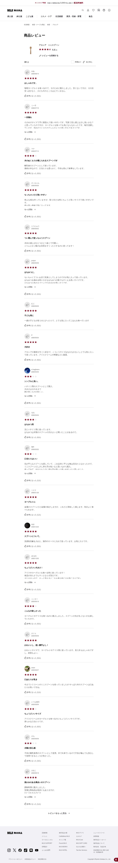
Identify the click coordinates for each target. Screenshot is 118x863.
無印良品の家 (63, 833)
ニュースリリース (99, 833)
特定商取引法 (42, 859)
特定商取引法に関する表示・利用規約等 (101, 851)
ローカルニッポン (47, 840)
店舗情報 (44, 833)
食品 (90, 16)
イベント (44, 836)
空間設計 (44, 847)
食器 (48, 24)
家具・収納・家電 (73, 16)
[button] (82, 10)
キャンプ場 (62, 840)
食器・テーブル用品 (38, 24)
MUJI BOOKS (63, 847)
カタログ (79, 836)
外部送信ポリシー (30, 859)
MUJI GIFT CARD (81, 843)
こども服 (29, 16)
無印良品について (99, 843)
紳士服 (19, 16)
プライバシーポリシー (15, 859)
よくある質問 (46, 850)
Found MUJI (63, 843)
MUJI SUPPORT (47, 843)
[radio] (40, 49)
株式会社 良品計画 (99, 847)
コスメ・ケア (46, 16)
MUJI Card (79, 840)
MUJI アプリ (80, 833)
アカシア (55, 24)
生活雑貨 (59, 16)
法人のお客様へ (81, 847)
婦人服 (10, 16)
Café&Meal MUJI (64, 836)
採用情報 (96, 836)
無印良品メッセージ (99, 840)
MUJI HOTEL (63, 850)
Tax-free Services (81, 850)
